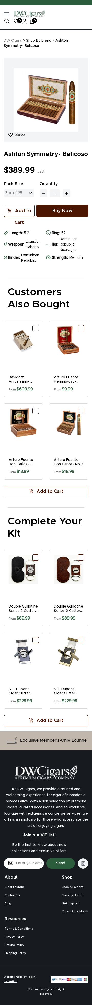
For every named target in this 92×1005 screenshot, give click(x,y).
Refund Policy (14, 945)
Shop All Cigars (72, 887)
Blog (8, 903)
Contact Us (12, 895)
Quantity (49, 184)
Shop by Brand (72, 895)
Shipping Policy (15, 953)
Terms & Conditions (19, 928)
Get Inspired (71, 903)
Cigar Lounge (14, 887)
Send (60, 863)
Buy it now (62, 211)
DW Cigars (13, 40)
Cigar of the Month (75, 911)
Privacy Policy (14, 936)
